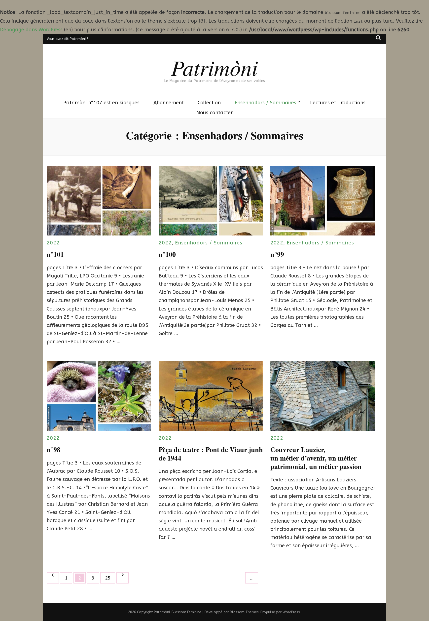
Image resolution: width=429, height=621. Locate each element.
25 (110, 578)
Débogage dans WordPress (31, 30)
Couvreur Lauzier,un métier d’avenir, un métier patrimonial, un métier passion (316, 457)
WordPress (291, 612)
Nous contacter (214, 113)
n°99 (277, 254)
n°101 (55, 254)
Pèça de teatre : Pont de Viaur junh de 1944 (211, 453)
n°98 (53, 449)
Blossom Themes (244, 612)
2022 (53, 243)
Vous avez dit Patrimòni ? (67, 39)
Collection (209, 103)
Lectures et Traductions (337, 103)
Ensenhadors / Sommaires (265, 103)
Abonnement (168, 103)
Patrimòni (214, 67)
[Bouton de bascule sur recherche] (378, 37)
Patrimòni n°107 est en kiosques (101, 103)
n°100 (167, 254)
